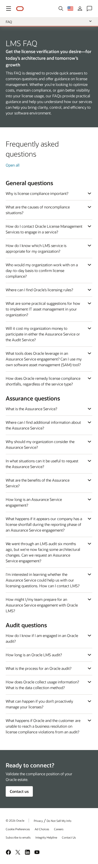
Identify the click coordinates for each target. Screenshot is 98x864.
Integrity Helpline (46, 837)
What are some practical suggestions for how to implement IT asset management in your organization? (43, 309)
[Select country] (70, 8)
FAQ (9, 22)
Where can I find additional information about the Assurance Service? (43, 425)
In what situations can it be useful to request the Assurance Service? (42, 463)
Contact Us (69, 837)
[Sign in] (80, 8)
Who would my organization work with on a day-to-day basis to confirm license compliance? (42, 270)
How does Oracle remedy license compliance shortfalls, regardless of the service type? (43, 381)
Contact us (19, 791)
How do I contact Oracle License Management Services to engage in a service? (44, 229)
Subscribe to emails (18, 837)
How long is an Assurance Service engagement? (34, 502)
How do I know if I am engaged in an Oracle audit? (42, 638)
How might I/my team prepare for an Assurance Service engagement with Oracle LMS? (42, 605)
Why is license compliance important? (37, 193)
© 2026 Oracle (15, 820)
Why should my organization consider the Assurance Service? (40, 444)
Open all (13, 165)
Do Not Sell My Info (59, 821)
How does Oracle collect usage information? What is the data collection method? (42, 684)
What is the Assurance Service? (31, 408)
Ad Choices (42, 829)
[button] (8, 8)
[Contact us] (89, 8)
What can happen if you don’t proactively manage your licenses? (39, 704)
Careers (59, 829)
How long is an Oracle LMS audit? (34, 654)
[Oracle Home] (20, 8)
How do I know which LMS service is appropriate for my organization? (36, 248)
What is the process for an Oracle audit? (38, 668)
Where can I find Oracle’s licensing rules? (39, 289)
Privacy (38, 821)
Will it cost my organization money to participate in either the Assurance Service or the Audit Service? (43, 334)
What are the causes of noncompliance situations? (38, 209)
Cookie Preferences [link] (18, 829)
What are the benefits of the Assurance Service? (37, 483)
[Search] (61, 8)
